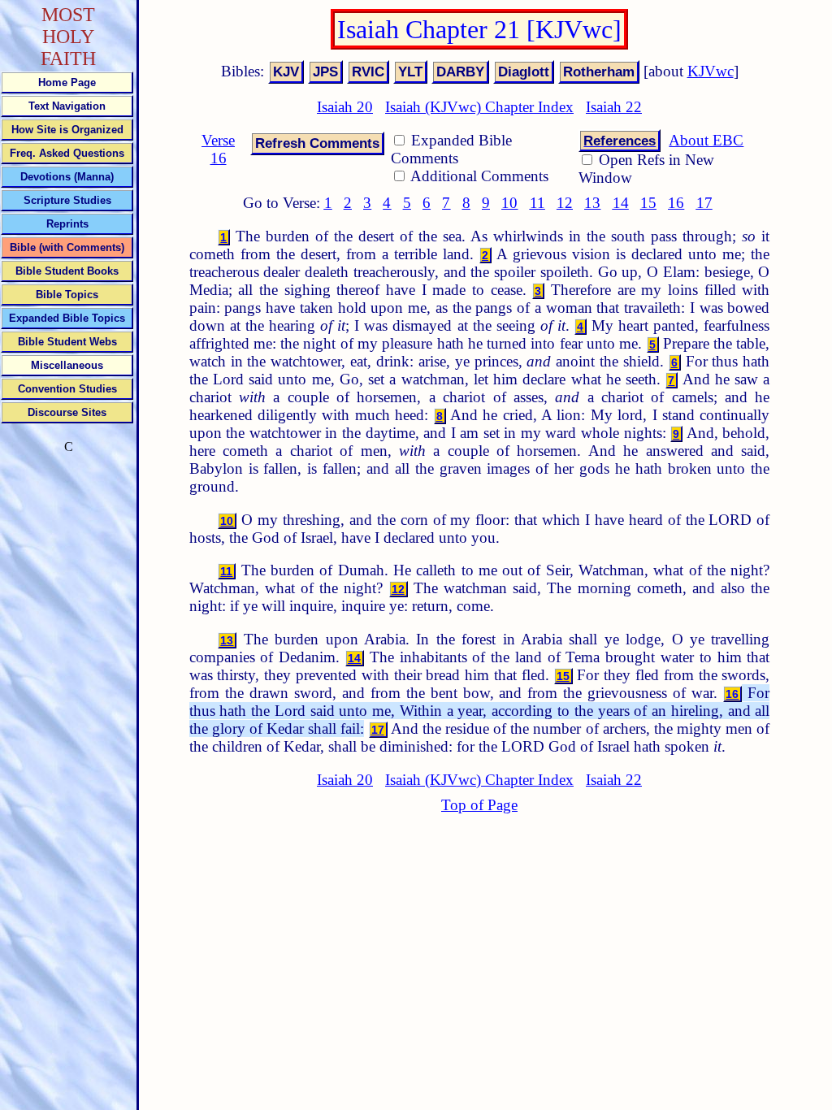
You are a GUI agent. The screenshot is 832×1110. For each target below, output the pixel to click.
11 (537, 202)
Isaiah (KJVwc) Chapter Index (479, 106)
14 (621, 202)
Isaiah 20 (345, 106)
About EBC (706, 140)
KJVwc (710, 71)
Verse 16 (218, 149)
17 (704, 202)
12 (565, 202)
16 (676, 202)
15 (648, 202)
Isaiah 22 (614, 106)
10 (509, 202)
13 (592, 202)
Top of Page (479, 804)
